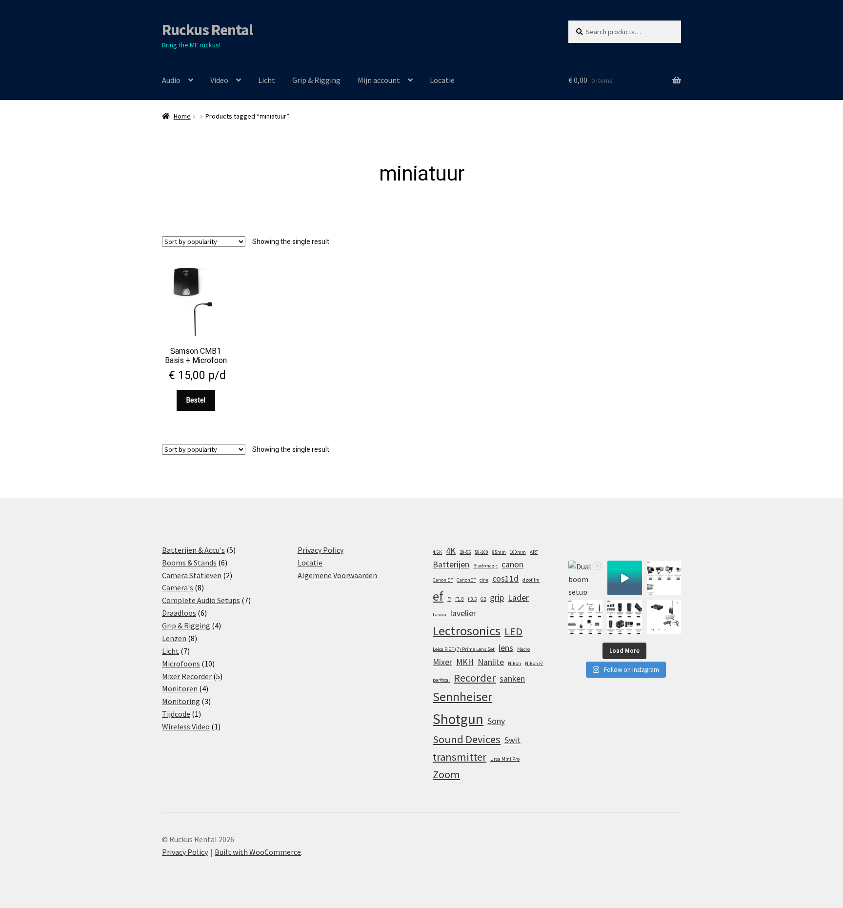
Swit (512, 740)
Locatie (442, 80)
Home (182, 116)
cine (484, 580)
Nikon (514, 663)
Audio (171, 80)
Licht (266, 80)
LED (513, 631)
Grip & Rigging (316, 80)
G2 (483, 599)
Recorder (475, 678)
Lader (518, 597)
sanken (512, 678)
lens (506, 648)
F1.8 (459, 599)
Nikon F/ (534, 663)
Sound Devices (467, 739)
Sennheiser (462, 696)
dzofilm (531, 580)
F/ (449, 599)
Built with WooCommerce (258, 852)
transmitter (459, 757)
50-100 (481, 552)
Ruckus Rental (207, 30)
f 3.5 (472, 599)
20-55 (465, 552)
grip (497, 597)
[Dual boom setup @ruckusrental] (585, 578)
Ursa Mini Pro (505, 759)
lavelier (463, 613)
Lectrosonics (467, 631)
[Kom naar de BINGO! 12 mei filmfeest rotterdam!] (624, 578)
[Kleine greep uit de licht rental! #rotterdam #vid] (664, 578)
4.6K (437, 552)
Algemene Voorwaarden (337, 575)
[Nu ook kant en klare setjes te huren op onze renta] (664, 617)
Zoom (446, 774)
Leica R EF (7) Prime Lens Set (464, 649)
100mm (518, 552)
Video (219, 80)
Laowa (439, 614)
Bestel (195, 400)
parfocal (441, 680)
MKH (465, 662)
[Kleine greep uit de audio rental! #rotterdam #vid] (585, 617)
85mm (499, 552)
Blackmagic (485, 566)
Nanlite (491, 662)
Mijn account (379, 80)
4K (451, 550)
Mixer (442, 662)
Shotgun (458, 719)
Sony (496, 721)
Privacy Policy (320, 550)
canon (512, 564)
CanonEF (466, 580)
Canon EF (443, 580)
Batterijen (451, 564)
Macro (523, 649)
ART (534, 552)
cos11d (505, 578)
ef (438, 596)
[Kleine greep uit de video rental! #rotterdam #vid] (624, 617)
